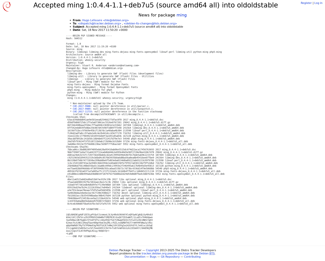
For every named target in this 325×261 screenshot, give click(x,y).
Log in (318, 3)
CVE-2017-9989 (81, 108)
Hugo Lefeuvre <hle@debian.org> (105, 20)
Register (306, 3)
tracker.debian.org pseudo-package (166, 253)
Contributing (192, 256)
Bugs (153, 256)
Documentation (135, 256)
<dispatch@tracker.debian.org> (99, 23)
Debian (113, 250)
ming (182, 15)
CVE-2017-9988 (81, 106)
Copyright (152, 250)
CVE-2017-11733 (82, 111)
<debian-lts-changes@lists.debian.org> (150, 23)
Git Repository (170, 256)
